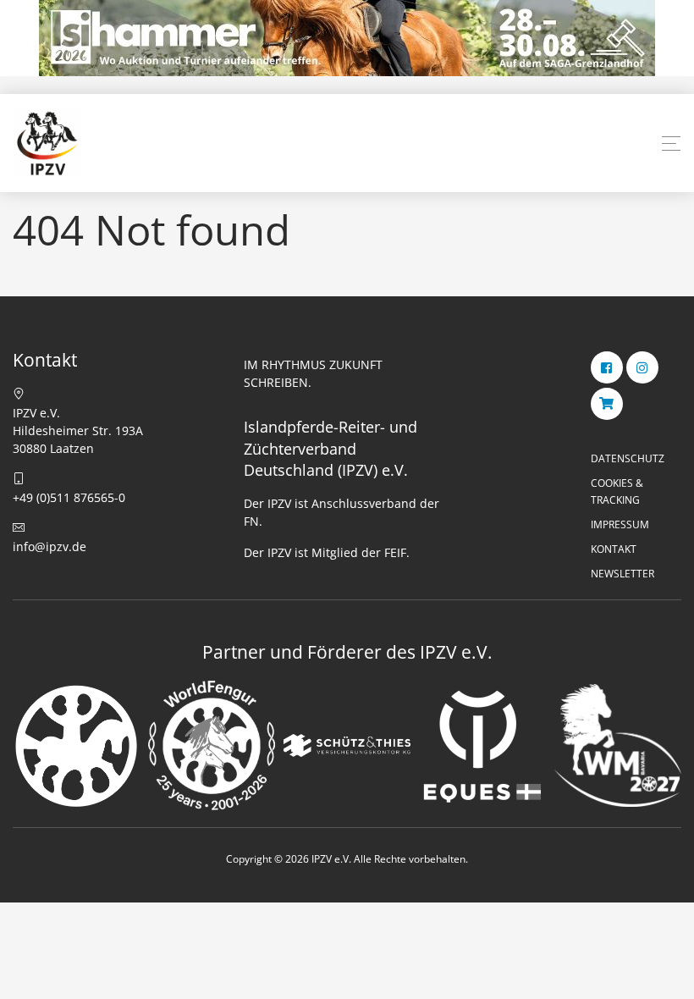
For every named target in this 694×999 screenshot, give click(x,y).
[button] (671, 144)
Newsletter (622, 573)
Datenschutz (627, 458)
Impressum (620, 524)
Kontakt (613, 549)
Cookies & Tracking (617, 491)
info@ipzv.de (49, 546)
